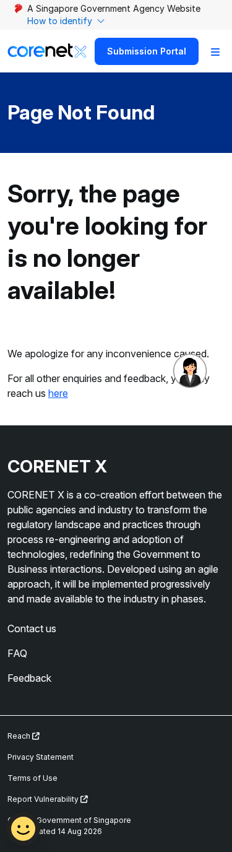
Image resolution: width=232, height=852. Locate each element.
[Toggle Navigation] (215, 51)
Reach (19, 736)
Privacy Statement (40, 757)
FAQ (17, 653)
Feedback (29, 678)
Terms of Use (32, 778)
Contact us (31, 628)
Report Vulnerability (43, 799)
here (58, 393)
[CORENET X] (47, 51)
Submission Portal (146, 51)
